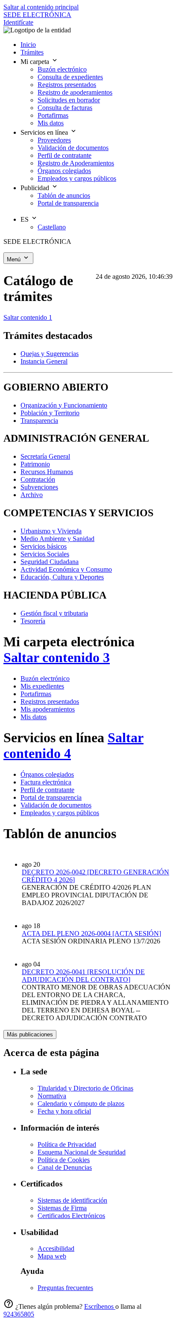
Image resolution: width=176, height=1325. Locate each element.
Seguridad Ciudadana (50, 561)
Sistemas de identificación (72, 1200)
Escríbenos (99, 1306)
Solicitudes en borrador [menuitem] (69, 100)
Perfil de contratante (47, 789)
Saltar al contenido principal (41, 7)
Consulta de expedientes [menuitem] (70, 77)
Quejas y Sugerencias (50, 353)
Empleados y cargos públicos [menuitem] (77, 178)
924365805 (18, 1314)
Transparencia (39, 420)
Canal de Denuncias (65, 1167)
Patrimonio (35, 464)
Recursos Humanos (47, 471)
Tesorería (33, 621)
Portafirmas (36, 693)
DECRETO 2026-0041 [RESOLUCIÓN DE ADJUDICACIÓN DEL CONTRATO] (83, 975)
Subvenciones (39, 487)
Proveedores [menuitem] (54, 140)
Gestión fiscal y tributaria (54, 613)
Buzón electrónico (45, 678)
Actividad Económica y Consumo (66, 569)
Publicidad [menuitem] (36, 187)
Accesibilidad (56, 1248)
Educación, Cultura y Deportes (62, 577)
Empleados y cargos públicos (60, 812)
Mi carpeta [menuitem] (36, 61)
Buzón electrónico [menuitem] (62, 69)
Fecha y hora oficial (64, 1111)
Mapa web (52, 1256)
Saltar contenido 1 (27, 317)
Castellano (52, 227)
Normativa (52, 1095)
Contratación (38, 479)
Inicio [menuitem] (28, 44)
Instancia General (44, 361)
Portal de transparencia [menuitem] (68, 203)
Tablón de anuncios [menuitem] (64, 195)
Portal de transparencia (51, 797)
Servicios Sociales (45, 554)
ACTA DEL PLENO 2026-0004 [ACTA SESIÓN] (91, 933)
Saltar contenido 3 (56, 657)
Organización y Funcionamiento (64, 405)
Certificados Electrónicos (71, 1215)
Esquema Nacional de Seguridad (82, 1152)
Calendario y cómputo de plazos (81, 1103)
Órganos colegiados (47, 774)
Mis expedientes (42, 686)
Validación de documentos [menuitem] (73, 147)
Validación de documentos (56, 805)
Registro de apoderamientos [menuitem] (75, 92)
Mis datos (34, 716)
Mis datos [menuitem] (51, 123)
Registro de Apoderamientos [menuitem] (76, 163)
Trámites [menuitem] (32, 52)
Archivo (32, 494)
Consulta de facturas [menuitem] (65, 107)
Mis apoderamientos (48, 709)
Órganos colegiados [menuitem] (64, 170)
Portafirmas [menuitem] (53, 115)
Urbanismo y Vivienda (51, 531)
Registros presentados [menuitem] (67, 84)
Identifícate (18, 22)
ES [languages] (25, 219)
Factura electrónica (46, 782)
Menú (14, 259)
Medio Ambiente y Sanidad (57, 538)
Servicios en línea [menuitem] (45, 132)
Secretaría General (45, 456)
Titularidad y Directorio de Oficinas (85, 1088)
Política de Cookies (64, 1159)
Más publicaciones (30, 1034)
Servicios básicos (44, 546)
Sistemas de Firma (62, 1208)
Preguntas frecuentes (65, 1287)
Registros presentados (50, 701)
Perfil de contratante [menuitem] (64, 155)
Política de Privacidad (67, 1144)
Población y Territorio (50, 413)
